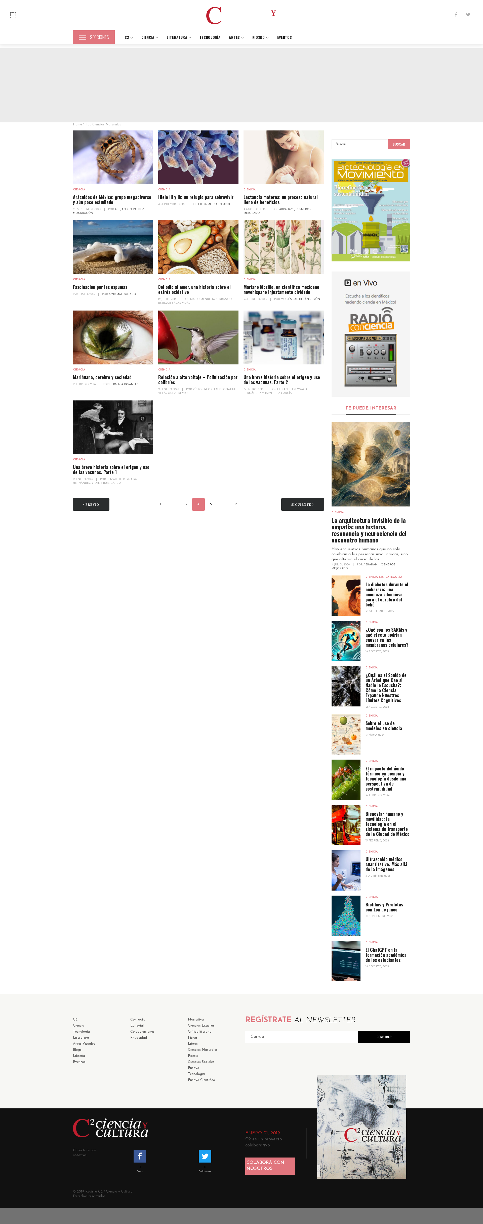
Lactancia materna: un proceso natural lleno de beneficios (281, 199)
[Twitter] (468, 15)
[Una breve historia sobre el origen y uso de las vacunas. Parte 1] (113, 427)
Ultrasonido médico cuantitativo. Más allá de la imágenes (386, 864)
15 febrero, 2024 (377, 840)
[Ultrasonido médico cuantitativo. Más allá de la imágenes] (346, 870)
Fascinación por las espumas (100, 287)
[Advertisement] (241, 83)
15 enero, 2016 (254, 389)
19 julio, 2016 (167, 299)
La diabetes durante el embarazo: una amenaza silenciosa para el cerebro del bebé (387, 594)
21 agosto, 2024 (377, 707)
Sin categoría (390, 577)
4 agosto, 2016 (255, 209)
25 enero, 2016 (169, 389)
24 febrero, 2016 (256, 299)
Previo (92, 504)
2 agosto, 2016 (84, 294)
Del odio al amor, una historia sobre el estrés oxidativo (194, 289)
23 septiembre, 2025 (380, 611)
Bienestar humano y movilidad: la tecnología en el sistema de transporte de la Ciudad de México (388, 823)
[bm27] (371, 210)
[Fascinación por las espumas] (113, 247)
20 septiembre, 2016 (87, 209)
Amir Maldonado (122, 294)
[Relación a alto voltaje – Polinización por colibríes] (198, 338)
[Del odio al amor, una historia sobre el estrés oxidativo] (198, 247)
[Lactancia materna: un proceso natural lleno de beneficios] (284, 157)
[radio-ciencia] (371, 334)
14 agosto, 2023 (377, 966)
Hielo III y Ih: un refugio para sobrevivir (195, 197)
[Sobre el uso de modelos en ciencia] (346, 734)
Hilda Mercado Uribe (214, 204)
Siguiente (301, 504)
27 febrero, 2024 (377, 795)
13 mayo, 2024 (375, 735)
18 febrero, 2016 (84, 384)
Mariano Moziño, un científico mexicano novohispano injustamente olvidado (281, 289)
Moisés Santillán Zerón (300, 299)
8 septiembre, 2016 (171, 204)
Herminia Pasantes (124, 384)
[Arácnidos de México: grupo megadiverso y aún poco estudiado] (113, 157)
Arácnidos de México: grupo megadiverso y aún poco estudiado (112, 199)
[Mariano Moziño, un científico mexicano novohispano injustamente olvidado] (284, 247)
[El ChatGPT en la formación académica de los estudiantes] (346, 961)
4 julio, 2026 (341, 564)
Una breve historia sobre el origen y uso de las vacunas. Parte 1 (111, 469)
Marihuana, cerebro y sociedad (102, 377)
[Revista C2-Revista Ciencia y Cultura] (241, 15)
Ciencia (79, 189)
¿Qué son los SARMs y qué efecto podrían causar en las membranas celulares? (387, 637)
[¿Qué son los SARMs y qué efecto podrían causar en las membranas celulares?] (346, 641)
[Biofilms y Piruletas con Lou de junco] (346, 916)
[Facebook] (456, 15)
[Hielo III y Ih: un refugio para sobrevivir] (198, 157)
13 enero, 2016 (83, 479)
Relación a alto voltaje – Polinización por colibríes (197, 379)
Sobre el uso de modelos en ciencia (384, 725)
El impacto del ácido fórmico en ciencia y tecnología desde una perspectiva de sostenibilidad (386, 778)
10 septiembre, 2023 (379, 916)
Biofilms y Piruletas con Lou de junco (384, 907)
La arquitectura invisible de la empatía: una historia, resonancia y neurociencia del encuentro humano (369, 530)
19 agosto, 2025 (377, 651)
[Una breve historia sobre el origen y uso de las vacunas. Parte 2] (284, 338)
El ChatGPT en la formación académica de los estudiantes (386, 954)
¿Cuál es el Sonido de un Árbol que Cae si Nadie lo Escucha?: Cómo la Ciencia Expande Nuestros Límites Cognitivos (386, 687)
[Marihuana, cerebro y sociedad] (113, 338)
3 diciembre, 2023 (378, 876)
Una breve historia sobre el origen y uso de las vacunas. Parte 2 (282, 379)
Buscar (399, 144)
